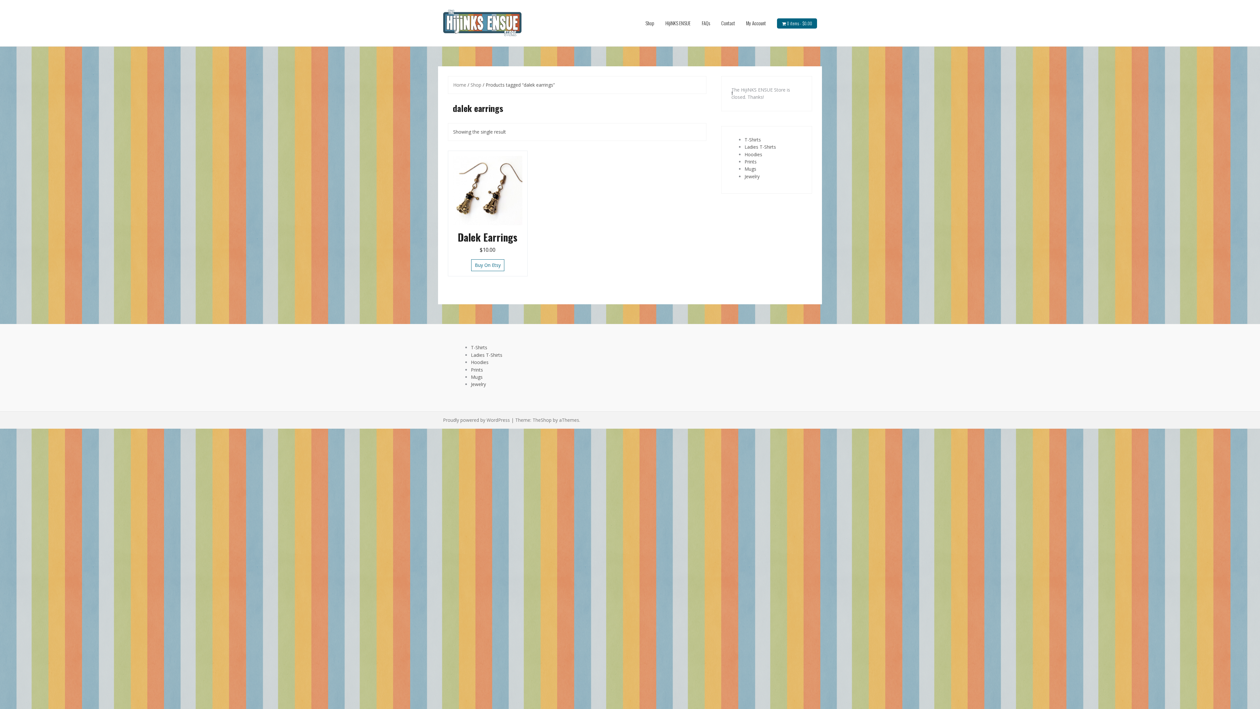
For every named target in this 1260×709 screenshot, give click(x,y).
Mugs (750, 169)
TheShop (542, 420)
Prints (751, 162)
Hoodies (753, 154)
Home (459, 85)
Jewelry (752, 176)
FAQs (706, 23)
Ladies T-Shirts (760, 147)
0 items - (799, 23)
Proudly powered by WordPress (476, 420)
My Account (756, 23)
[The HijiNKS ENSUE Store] (482, 22)
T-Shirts (753, 140)
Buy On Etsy (488, 265)
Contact (728, 23)
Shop (649, 23)
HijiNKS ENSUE (678, 23)
